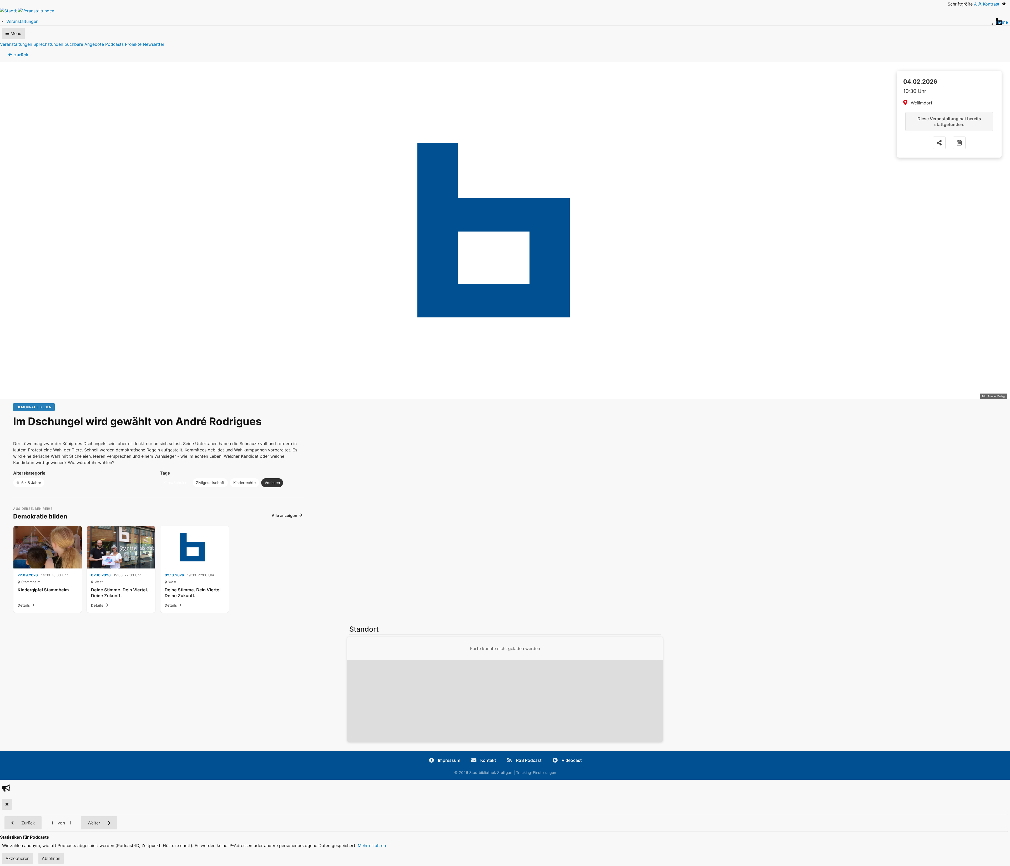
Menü (15, 33)
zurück (21, 54)
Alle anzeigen (284, 515)
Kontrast (992, 4)
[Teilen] (939, 143)
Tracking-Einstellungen (536, 772)
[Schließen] (7, 804)
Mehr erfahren (372, 845)
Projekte (133, 44)
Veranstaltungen (16, 44)
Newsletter (153, 44)
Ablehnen (51, 858)
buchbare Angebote (84, 44)
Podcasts (114, 44)
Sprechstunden (48, 44)
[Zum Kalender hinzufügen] (959, 143)
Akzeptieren (17, 858)
